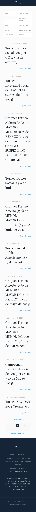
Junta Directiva (25, 30)
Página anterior (19, 419)
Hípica (6, 30)
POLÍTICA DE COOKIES (21, 484)
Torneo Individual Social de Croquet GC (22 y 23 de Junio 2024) (17, 89)
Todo (6, 13)
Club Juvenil (23, 13)
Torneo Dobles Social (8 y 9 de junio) (15, 183)
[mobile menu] (33, 3)
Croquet (7, 21)
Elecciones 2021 (23, 19)
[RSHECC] (19, 3)
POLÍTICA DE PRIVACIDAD (17, 478)
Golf (6, 25)
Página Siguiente (17, 433)
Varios (21, 35)
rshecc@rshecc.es (20, 471)
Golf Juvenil (23, 25)
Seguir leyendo (25, 68)
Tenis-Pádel (9, 35)
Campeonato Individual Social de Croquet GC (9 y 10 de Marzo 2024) (17, 373)
